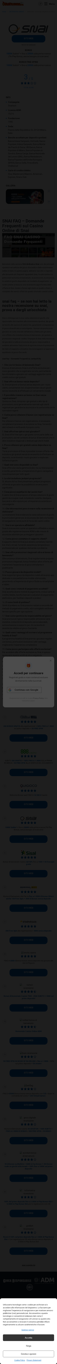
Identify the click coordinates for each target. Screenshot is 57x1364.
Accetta (28, 1337)
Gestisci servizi (27, 1330)
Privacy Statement (34, 1360)
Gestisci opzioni (28, 1354)
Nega (28, 1346)
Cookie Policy (19, 1360)
